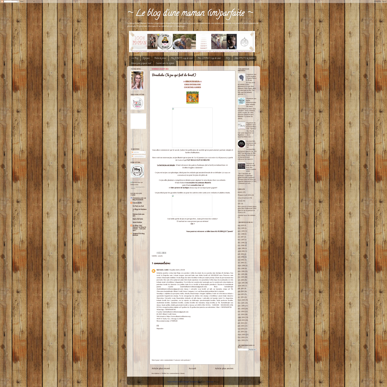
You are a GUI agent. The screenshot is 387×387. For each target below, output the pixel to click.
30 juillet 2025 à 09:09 (177, 270)
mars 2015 (241, 300)
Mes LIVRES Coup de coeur (209, 58)
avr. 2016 (241, 263)
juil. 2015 (241, 288)
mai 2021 (241, 225)
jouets (160, 256)
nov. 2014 (241, 311)
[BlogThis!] (160, 253)
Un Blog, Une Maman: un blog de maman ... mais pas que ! (139, 228)
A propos (146, 58)
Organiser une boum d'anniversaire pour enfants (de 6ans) (251, 102)
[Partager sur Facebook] (163, 253)
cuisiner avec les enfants (246, 215)
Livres (240, 201)
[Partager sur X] (161, 253)
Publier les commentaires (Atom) (173, 373)
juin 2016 (241, 257)
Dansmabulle (137, 203)
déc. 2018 (241, 234)
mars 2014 (241, 334)
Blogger (216, 382)
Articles (136, 152)
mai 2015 (241, 294)
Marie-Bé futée (138, 219)
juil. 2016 (241, 254)
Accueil (192, 368)
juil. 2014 (241, 323)
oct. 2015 (241, 280)
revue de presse (243, 198)
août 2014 (241, 320)
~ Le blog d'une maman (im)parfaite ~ (190, 14)
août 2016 (241, 251)
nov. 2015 (241, 277)
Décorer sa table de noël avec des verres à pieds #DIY (251, 167)
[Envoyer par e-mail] (158, 253)
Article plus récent (161, 368)
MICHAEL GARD (163, 270)
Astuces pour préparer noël (141, 63)
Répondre (160, 329)
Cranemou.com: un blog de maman (139, 199)
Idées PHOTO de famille (244, 58)
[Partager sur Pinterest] (165, 253)
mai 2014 (241, 329)
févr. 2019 (241, 228)
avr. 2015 (241, 297)
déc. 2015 (241, 274)
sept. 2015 (241, 283)
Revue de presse (160, 58)
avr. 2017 (241, 237)
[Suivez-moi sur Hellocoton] (139, 185)
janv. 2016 (241, 271)
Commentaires (138, 156)
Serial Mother (137, 222)
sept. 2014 (241, 317)
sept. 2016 (241, 248)
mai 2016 (241, 260)
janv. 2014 (241, 340)
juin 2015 (241, 291)
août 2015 (241, 286)
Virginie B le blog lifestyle (139, 234)
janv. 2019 (241, 231)
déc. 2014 (241, 309)
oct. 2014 (241, 314)
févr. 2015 (241, 303)
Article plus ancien (224, 368)
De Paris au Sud (138, 206)
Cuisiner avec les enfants (165, 63)
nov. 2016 (241, 245)
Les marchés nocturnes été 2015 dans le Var (251, 144)
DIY (228, 58)
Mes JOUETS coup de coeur (182, 58)
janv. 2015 (241, 306)
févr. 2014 (241, 337)
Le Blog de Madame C (140, 210)
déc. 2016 (241, 243)
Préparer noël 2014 (244, 195)
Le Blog (135, 58)
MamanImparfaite (140, 187)
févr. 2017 (241, 240)
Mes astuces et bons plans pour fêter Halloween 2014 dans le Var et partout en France (247, 209)
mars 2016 (241, 265)
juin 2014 (241, 326)
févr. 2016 (241, 268)
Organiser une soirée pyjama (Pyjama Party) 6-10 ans (251, 77)
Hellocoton (133, 188)
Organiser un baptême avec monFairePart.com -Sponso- (251, 126)
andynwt (203, 382)
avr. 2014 (241, 332)
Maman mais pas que (138, 215)
